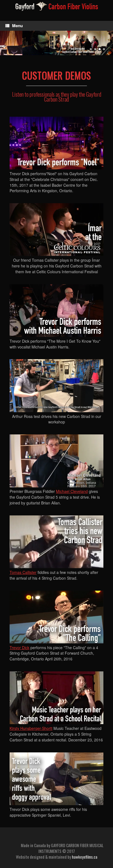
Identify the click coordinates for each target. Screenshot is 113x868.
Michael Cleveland (72, 491)
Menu (17, 26)
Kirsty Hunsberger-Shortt (31, 728)
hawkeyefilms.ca (84, 857)
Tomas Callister (23, 572)
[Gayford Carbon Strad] (56, 6)
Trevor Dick (19, 647)
